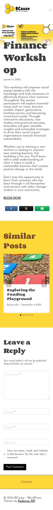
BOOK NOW (12, 198)
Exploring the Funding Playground (21, 294)
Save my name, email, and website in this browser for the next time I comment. (27, 454)
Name (10, 412)
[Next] (44, 283)
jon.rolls (14, 305)
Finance (9, 36)
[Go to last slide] (8, 283)
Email (10, 427)
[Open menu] (50, 10)
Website (10, 442)
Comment (12, 374)
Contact (26, 481)
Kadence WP (26, 501)
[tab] (20, 315)
